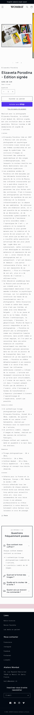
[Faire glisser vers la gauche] (13, 63)
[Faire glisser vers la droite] (21, 63)
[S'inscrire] (28, 695)
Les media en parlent (12, 629)
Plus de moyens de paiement (17, 109)
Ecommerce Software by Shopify (21, 711)
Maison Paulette (10, 625)
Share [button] (6, 515)
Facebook (7, 651)
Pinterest (7, 655)
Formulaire (8, 642)
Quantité (5, 87)
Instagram (7, 646)
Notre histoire (9, 620)
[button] (2, 7)
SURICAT (11, 711)
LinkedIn (7, 660)
